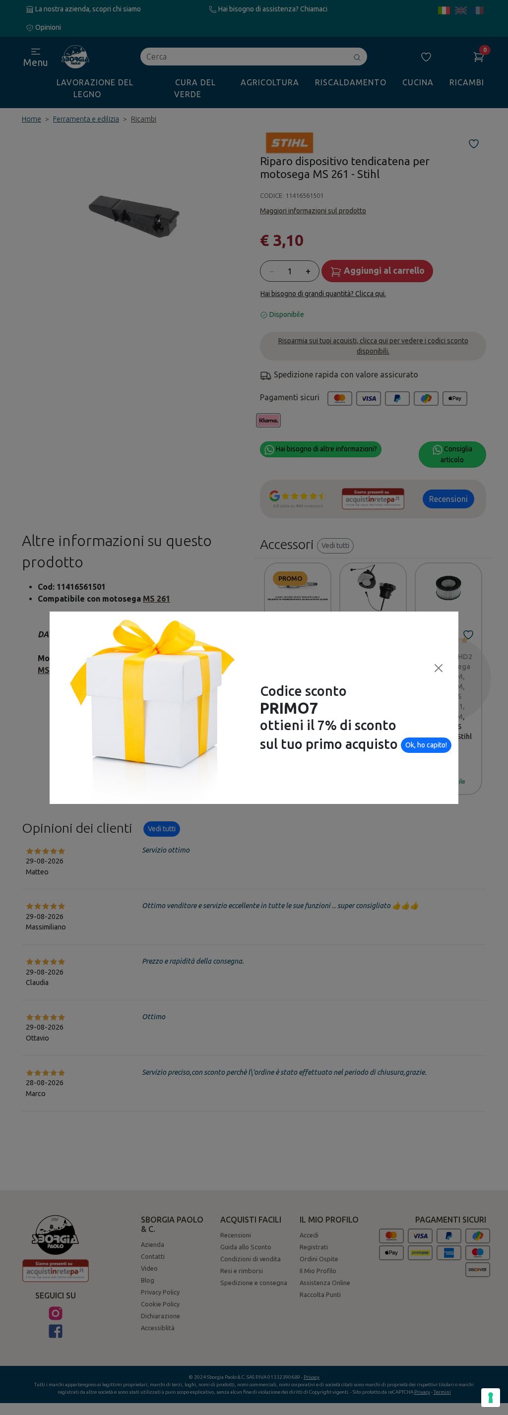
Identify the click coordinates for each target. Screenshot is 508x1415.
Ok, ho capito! (426, 745)
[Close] (438, 668)
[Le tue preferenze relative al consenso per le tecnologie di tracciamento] (490, 1397)
